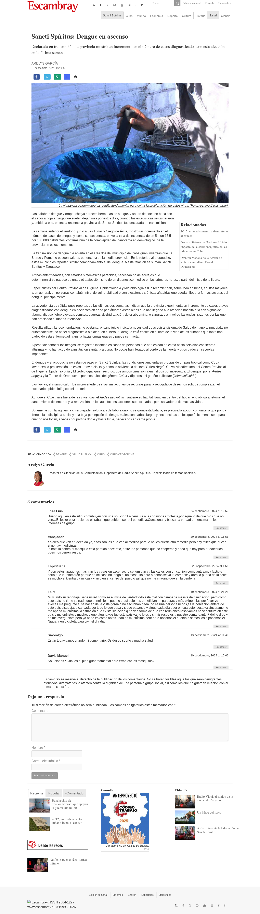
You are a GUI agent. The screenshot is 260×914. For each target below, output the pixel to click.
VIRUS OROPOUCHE (122, 454)
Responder (221, 528)
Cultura (186, 15)
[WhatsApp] (114, 5)
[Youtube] (122, 5)
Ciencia (226, 15)
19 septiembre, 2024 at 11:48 (210, 635)
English (209, 3)
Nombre (38, 747)
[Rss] (93, 5)
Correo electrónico (45, 761)
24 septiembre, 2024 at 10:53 (210, 511)
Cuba (129, 15)
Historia (200, 15)
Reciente (36, 793)
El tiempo (118, 894)
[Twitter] (107, 5)
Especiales (147, 894)
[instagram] (129, 5)
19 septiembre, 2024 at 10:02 (210, 655)
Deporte (172, 15)
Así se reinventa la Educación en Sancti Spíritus (218, 830)
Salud (213, 15)
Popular (54, 793)
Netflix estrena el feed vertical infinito (69, 861)
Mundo (141, 15)
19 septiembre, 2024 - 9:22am (48, 68)
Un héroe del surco (209, 812)
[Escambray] (52, 6)
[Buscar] (177, 3)
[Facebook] (100, 5)
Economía (156, 15)
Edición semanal (192, 3)
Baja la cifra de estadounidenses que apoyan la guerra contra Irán (70, 804)
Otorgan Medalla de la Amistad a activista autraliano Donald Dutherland (201, 262)
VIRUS (101, 454)
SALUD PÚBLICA (82, 454)
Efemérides (224, 3)
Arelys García (44, 63)
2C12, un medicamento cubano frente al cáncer (67, 821)
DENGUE (61, 454)
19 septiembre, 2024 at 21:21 (210, 592)
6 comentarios (89, 76)
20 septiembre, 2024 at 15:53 (210, 536)
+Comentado (74, 793)
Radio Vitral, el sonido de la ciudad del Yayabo (215, 798)
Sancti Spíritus (112, 15)
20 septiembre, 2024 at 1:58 (210, 566)
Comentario (39, 710)
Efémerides (165, 894)
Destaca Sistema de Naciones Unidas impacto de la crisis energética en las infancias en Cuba (204, 246)
